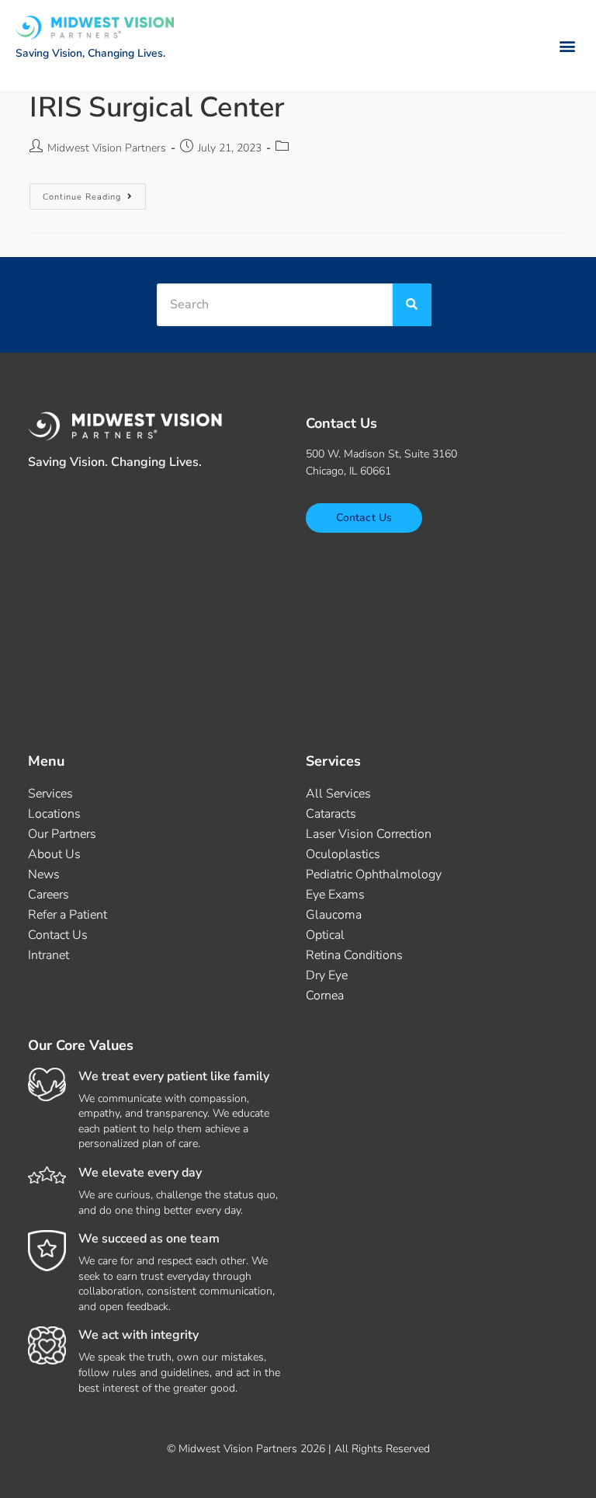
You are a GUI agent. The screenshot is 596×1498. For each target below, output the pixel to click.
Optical (325, 935)
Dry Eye (327, 975)
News (44, 874)
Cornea (325, 995)
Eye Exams (335, 894)
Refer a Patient (67, 914)
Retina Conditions (354, 955)
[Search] (412, 304)
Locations (54, 813)
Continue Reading (94, 193)
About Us (54, 854)
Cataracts (331, 813)
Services (50, 793)
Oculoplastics (343, 854)
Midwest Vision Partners (106, 148)
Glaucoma (334, 914)
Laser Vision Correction (368, 834)
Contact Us (58, 935)
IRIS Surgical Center (156, 108)
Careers (48, 894)
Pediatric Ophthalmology (374, 874)
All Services (338, 793)
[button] (567, 45)
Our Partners (62, 834)
